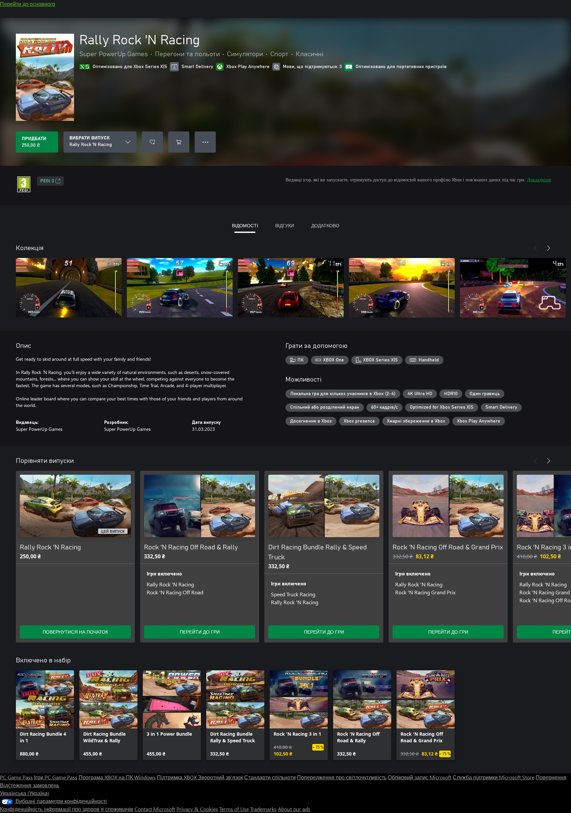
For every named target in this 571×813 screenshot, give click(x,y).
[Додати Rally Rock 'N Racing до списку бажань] (152, 142)
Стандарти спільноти (270, 777)
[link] (45, 715)
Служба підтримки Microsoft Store (493, 777)
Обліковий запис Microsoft (419, 777)
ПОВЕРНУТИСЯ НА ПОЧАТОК (75, 632)
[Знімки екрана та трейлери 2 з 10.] (180, 287)
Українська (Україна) (24, 793)
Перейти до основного (27, 3)
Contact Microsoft (154, 808)
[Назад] (535, 248)
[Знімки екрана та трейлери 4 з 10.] (402, 287)
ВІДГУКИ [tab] (284, 225)
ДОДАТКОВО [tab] (325, 225)
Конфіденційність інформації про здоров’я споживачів (66, 808)
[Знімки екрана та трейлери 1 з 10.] (69, 287)
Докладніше (539, 179)
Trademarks (263, 808)
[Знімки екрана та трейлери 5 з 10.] (513, 287)
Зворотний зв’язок (220, 777)
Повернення (551, 777)
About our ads (294, 808)
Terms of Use (234, 808)
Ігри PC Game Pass (55, 777)
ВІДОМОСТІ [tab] (245, 225)
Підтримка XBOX (177, 777)
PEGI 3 (47, 181)
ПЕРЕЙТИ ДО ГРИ (200, 632)
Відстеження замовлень (29, 785)
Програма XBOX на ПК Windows (117, 777)
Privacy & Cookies (197, 808)
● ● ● (205, 142)
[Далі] (548, 248)
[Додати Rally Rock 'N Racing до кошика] (178, 142)
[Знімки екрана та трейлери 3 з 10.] (291, 287)
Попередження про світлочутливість (342, 777)
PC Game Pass (16, 777)
